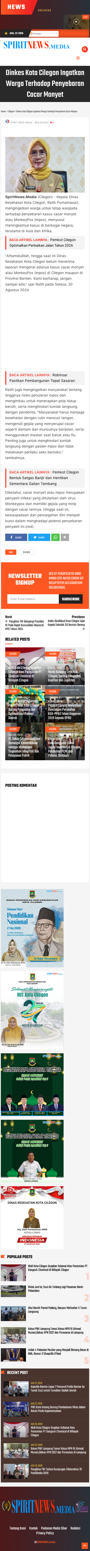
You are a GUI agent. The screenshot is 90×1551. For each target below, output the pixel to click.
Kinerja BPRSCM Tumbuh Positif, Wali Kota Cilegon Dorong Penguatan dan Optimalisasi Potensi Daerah (23, 709)
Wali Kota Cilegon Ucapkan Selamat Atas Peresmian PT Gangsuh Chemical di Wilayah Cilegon (25, 674)
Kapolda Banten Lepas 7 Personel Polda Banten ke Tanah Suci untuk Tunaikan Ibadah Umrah (58, 1388)
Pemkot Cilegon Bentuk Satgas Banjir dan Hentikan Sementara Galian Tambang (44, 478)
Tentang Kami (18, 1528)
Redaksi (75, 1528)
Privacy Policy (45, 1533)
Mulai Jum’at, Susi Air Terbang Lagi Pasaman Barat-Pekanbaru (56, 1289)
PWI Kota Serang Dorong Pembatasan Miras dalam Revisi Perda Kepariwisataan (58, 1409)
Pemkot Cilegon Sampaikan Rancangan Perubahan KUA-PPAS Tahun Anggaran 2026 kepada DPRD (64, 712)
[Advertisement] (45, 335)
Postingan (36, 34)
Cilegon (26, 552)
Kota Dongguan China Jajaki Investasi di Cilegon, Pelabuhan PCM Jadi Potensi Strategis (64, 749)
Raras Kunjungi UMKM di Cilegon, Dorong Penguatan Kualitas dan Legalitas (64, 676)
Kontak (33, 1528)
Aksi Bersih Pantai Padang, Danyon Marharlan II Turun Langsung (57, 1310)
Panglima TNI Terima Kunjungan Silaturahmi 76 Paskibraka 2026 (56, 1471)
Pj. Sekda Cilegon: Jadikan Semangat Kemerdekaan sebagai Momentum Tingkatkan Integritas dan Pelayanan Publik (24, 747)
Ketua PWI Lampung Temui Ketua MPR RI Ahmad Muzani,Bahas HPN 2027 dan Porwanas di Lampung (55, 1330)
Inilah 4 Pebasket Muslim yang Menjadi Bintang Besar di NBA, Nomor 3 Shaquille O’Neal (58, 1352)
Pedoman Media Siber (54, 1528)
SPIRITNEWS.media (46, 1542)
